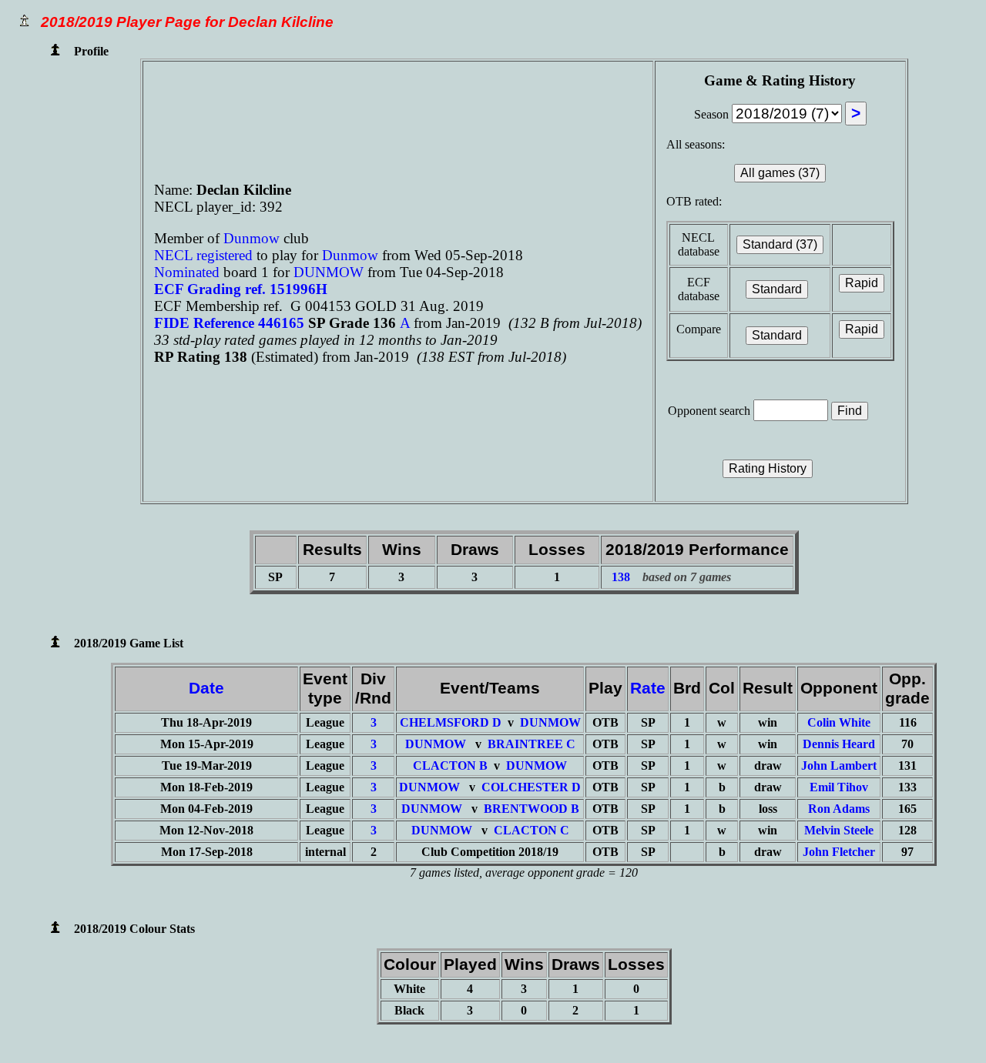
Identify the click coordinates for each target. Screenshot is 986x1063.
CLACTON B (450, 765)
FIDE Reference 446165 (231, 323)
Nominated (187, 272)
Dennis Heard (839, 743)
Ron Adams (839, 808)
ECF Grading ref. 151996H (240, 289)
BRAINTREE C (531, 743)
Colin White (838, 722)
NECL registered (203, 255)
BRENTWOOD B (531, 808)
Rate (648, 688)
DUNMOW (330, 272)
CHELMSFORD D (450, 722)
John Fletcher (839, 851)
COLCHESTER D (531, 787)
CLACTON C (531, 830)
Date (206, 688)
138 (621, 576)
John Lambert (839, 765)
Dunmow (253, 238)
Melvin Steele (839, 830)
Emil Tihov (839, 787)
